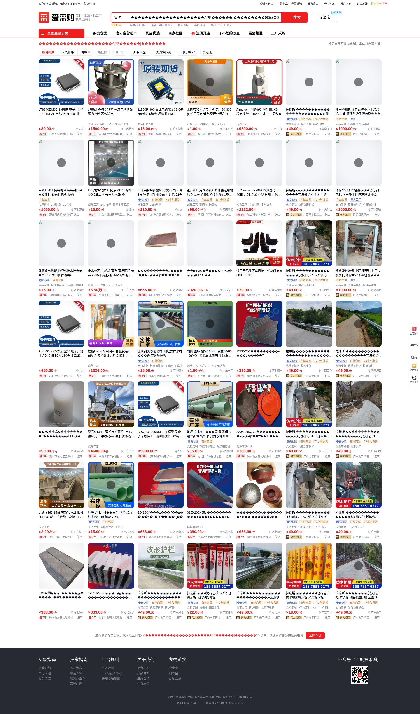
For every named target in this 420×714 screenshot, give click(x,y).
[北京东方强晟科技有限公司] (166, 214)
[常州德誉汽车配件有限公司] (264, 295)
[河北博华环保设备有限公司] (66, 295)
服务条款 (44, 678)
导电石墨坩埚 (138, 25)
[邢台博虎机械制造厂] (65, 214)
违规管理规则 (111, 678)
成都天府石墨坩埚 (220, 25)
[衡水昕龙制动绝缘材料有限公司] (166, 295)
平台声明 (143, 668)
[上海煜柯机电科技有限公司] (264, 134)
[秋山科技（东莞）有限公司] (264, 214)
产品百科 (143, 673)
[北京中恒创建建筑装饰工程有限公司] (116, 214)
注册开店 (376, 3)
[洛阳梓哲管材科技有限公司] (215, 214)
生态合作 (143, 678)
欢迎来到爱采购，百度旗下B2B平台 (59, 3)
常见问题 (44, 673)
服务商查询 (77, 678)
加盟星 (173, 673)
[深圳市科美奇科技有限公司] (166, 134)
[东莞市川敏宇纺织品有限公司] (215, 134)
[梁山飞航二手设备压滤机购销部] (116, 295)
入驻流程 (76, 668)
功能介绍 (44, 668)
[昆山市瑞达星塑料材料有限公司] (215, 295)
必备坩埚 (199, 25)
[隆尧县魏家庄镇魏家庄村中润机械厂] (367, 134)
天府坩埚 (116, 25)
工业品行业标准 (112, 673)
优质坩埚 (183, 25)
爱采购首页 (266, 3)
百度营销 (175, 678)
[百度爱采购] (70, 17)
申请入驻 (76, 673)
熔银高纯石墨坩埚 (161, 25)
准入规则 (108, 668)
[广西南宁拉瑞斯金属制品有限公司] (317, 134)
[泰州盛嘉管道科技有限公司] (116, 134)
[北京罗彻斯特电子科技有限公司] (66, 134)
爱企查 (173, 668)
